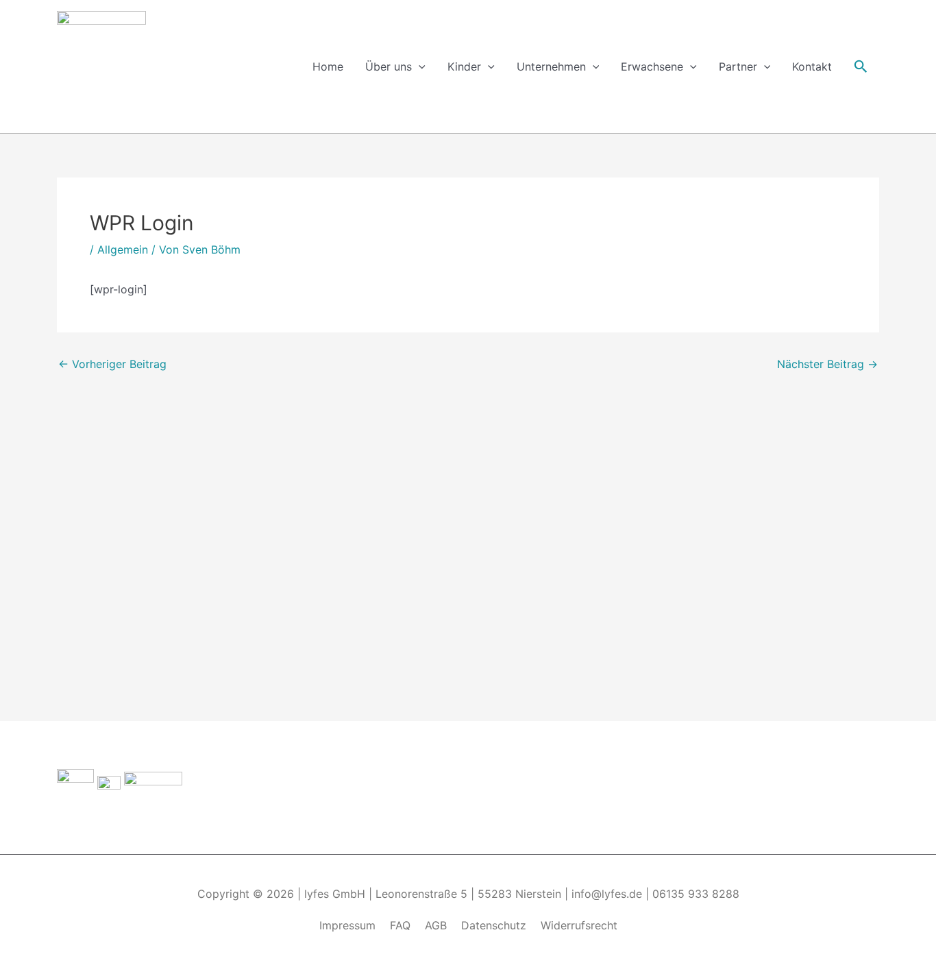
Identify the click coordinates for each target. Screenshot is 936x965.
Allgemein (122, 249)
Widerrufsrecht (579, 925)
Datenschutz (493, 925)
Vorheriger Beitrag (112, 363)
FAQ (400, 925)
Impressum (347, 925)
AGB (436, 925)
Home (327, 66)
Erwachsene (652, 66)
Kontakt (812, 66)
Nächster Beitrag (827, 363)
